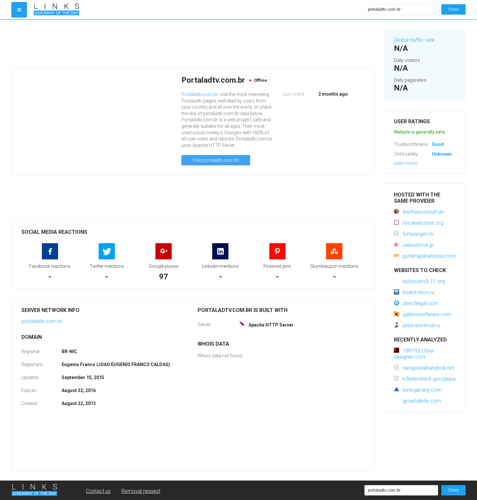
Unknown (442, 154)
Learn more (405, 163)
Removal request (140, 491)
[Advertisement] (192, 43)
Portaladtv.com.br (199, 94)
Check (453, 9)
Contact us (98, 491)
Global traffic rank (414, 40)
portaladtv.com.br (41, 321)
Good (438, 144)
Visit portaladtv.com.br (216, 160)
